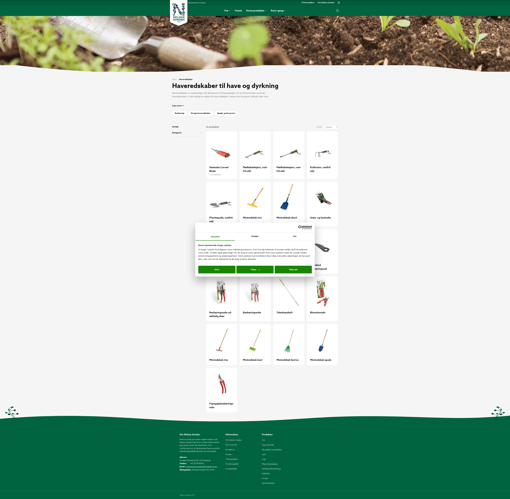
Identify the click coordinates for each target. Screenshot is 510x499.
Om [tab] (294, 236)
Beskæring (179, 113)
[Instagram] (339, 2)
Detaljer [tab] (255, 236)
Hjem (174, 79)
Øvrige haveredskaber (201, 113)
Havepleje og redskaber (272, 449)
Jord (264, 454)
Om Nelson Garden (326, 2)
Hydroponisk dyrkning (271, 468)
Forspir (265, 478)
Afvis (216, 269)
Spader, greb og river (226, 113)
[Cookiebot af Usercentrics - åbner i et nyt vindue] (300, 228)
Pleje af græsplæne (270, 464)
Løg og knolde (268, 444)
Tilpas (253, 269)
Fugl (263, 459)
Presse (228, 454)
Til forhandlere (307, 2)
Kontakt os (230, 449)
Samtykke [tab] (215, 236)
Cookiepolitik (231, 468)
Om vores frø (231, 444)
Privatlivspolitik (232, 464)
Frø (263, 440)
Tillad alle (293, 269)
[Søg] (337, 10)
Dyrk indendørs (268, 483)
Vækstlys (266, 473)
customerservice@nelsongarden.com (201, 466)
